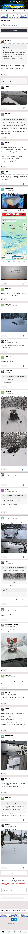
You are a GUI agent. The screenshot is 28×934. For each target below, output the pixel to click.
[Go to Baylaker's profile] (2, 779)
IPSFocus (10, 922)
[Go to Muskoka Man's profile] (2, 189)
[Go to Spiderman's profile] (2, 289)
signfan (4, 24)
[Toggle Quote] (3, 46)
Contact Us (19, 922)
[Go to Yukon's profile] (2, 172)
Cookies (24, 922)
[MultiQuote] (2, 75)
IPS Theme (4, 922)
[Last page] (26, 35)
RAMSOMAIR (19, 119)
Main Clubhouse (14, 25)
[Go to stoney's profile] (2, 87)
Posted (11, 41)
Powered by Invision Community (14, 923)
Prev (5, 35)
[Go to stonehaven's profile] (2, 357)
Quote (5, 74)
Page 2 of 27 (14, 35)
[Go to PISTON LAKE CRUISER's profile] (2, 625)
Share (7, 898)
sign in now (8, 881)
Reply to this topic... (8, 890)
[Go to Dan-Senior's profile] (2, 143)
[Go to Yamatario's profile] (2, 825)
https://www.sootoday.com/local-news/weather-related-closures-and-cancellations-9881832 (11, 160)
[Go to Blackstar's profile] (2, 341)
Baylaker (18, 803)
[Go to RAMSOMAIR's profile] (2, 474)
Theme (14, 922)
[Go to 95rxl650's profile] (2, 114)
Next (23, 35)
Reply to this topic (14, 30)
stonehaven (19, 376)
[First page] (2, 35)
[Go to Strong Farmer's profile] (2, 41)
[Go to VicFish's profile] (2, 490)
